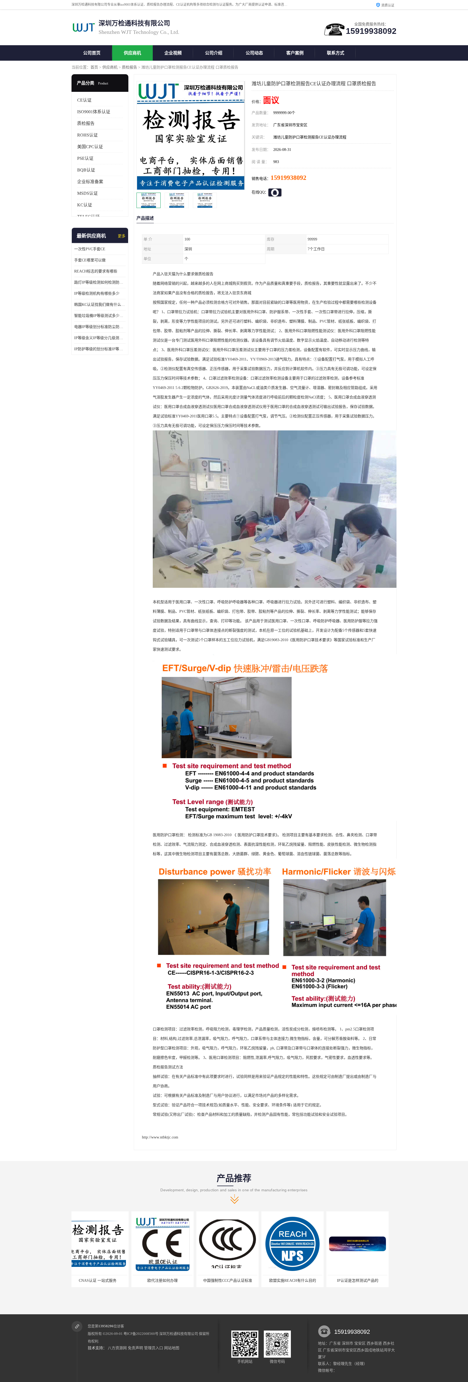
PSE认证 (85, 158)
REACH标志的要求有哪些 (95, 271)
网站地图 (171, 1348)
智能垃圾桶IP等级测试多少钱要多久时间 (100, 316)
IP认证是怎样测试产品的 (232, 1281)
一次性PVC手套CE (89, 249)
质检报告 (129, 67)
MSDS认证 (87, 193)
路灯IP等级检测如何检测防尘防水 (100, 282)
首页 (94, 67)
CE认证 (84, 100)
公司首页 (91, 53)
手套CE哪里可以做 (90, 260)
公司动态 (254, 53)
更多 (121, 236)
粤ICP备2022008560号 (140, 1334)
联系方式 (335, 53)
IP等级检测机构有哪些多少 (96, 293)
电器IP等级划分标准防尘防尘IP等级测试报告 (100, 327)
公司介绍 (213, 53)
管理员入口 (153, 1348)
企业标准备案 (90, 181)
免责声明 (135, 1348)
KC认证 (84, 205)
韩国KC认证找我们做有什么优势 (100, 305)
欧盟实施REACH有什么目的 (167, 1281)
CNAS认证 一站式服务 (363, 1281)
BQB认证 (86, 170)
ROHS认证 (87, 135)
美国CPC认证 (90, 146)
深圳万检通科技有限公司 (178, 1334)
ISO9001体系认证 (93, 111)
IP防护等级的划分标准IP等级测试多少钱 (100, 349)
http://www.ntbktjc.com (160, 1137)
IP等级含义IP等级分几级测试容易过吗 (100, 338)
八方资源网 (117, 1348)
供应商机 (132, 53)
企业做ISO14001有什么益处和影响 (297, 1281)
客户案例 (295, 53)
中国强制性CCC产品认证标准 (102, 1281)
